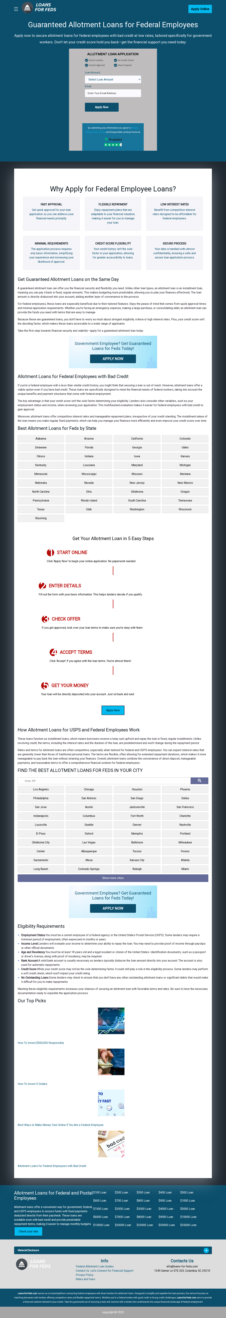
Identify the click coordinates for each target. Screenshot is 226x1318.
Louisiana (89, 465)
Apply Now (101, 107)
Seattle (89, 824)
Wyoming (41, 518)
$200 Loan (121, 1192)
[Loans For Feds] (35, 1264)
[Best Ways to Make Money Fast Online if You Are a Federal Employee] (111, 1104)
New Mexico (185, 482)
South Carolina (137, 500)
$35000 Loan (188, 1225)
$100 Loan (99, 1192)
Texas (40, 509)
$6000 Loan (100, 1217)
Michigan (185, 465)
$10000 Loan (188, 1217)
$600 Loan (99, 1200)
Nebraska (41, 482)
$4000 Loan (166, 1208)
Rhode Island (89, 500)
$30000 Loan (167, 1225)
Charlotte (185, 816)
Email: (88, 86)
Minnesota (40, 474)
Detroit (89, 833)
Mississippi (89, 474)
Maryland (137, 465)
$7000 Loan (122, 1217)
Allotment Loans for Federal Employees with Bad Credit (52, 1166)
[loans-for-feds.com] (41, 9)
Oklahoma (137, 491)
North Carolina (40, 491)
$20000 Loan (123, 1225)
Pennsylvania (41, 500)
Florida (89, 447)
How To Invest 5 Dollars (32, 1084)
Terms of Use (98, 132)
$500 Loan (186, 1192)
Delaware (41, 447)
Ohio (89, 491)
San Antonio (89, 798)
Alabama (40, 438)
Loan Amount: (93, 72)
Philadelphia (40, 798)
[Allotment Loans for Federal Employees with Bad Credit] (111, 1145)
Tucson (137, 851)
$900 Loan (165, 1200)
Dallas (185, 798)
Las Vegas (89, 842)
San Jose (41, 807)
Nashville (185, 824)
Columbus (89, 816)
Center (41, 851)
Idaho (185, 447)
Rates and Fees (85, 1279)
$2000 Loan (122, 1208)
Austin (89, 807)
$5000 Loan (187, 1208)
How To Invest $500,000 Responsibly (41, 1043)
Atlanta (185, 860)
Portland (185, 833)
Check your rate (28, 1231)
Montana (185, 474)
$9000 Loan (166, 1217)
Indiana (89, 456)
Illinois (41, 456)
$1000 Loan (187, 1200)
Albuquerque (89, 851)
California (137, 438)
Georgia (137, 447)
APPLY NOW (113, 359)
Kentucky (40, 465)
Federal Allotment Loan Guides (95, 1266)
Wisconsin (185, 509)
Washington (137, 509)
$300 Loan (143, 1192)
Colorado (185, 438)
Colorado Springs (89, 869)
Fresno (185, 851)
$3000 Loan (144, 1208)
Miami (185, 869)
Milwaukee (185, 842)
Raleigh (137, 869)
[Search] (199, 780)
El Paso (41, 833)
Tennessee (185, 500)
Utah (89, 509)
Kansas (185, 456)
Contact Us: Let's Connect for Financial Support (104, 1270)
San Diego (137, 798)
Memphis (137, 833)
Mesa (89, 860)
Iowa (137, 456)
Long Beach (41, 869)
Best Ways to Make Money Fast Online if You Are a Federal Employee (60, 1125)
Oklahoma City (41, 842)
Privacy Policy (84, 1275)
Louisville (41, 824)
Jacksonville (137, 807)
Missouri (137, 474)
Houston (137, 789)
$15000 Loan (101, 1225)
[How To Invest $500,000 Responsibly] (111, 1022)
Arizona (89, 438)
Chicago (89, 789)
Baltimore (137, 842)
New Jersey (137, 482)
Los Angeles (41, 789)
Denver (137, 824)
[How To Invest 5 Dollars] (111, 1063)
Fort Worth (137, 816)
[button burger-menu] (16, 9)
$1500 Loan (100, 1208)
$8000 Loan (144, 1217)
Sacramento (41, 860)
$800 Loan (143, 1200)
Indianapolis (40, 816)
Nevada (89, 482)
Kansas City (137, 860)
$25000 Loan (145, 1225)
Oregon (185, 491)
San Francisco (185, 807)
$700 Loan (121, 1200)
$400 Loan (165, 1192)
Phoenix (185, 789)
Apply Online (200, 9)
